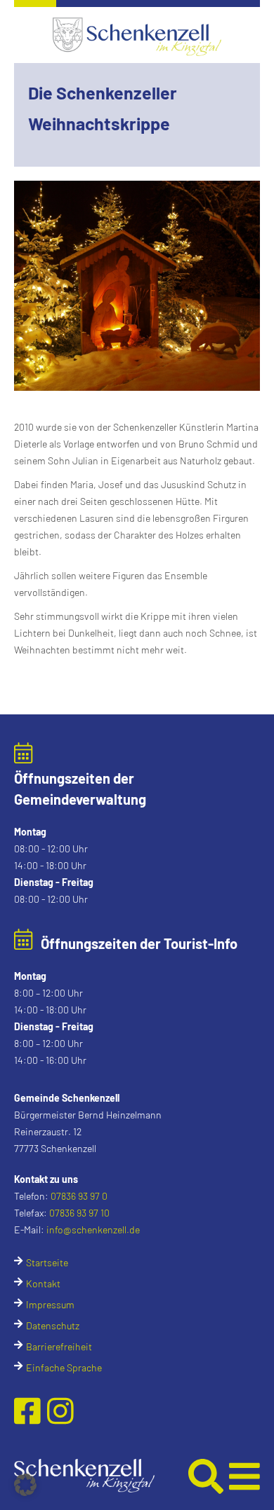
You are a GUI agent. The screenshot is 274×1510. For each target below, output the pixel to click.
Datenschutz (52, 1325)
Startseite (47, 1262)
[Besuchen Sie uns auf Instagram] (60, 1410)
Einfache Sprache (64, 1367)
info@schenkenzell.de (93, 1229)
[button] (100, 1475)
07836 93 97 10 (79, 1213)
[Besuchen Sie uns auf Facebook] (30, 1410)
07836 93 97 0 (79, 1196)
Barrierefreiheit (59, 1346)
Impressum (50, 1304)
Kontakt (43, 1283)
